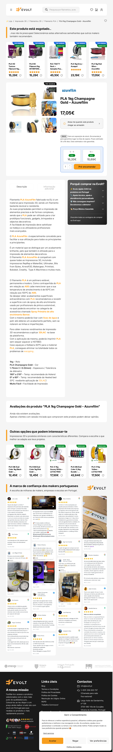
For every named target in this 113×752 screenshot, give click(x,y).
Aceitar (52, 741)
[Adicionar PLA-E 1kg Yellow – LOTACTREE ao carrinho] (103, 459)
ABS (27, 286)
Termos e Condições (50, 689)
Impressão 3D (21, 21)
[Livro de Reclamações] (30, 726)
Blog (43, 686)
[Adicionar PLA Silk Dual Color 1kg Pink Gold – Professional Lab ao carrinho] (41, 459)
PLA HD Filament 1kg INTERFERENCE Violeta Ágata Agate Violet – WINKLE (36, 70)
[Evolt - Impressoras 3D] (24, 10)
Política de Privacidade (50, 692)
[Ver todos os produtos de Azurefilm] (69, 90)
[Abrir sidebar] (11, 9)
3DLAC (42, 332)
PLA (24, 280)
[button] (24, 100)
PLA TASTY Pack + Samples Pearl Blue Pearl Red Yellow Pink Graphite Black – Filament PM (56, 71)
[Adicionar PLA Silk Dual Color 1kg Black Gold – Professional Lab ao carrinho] (20, 459)
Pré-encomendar (87, 166)
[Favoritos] (91, 9)
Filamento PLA (50, 21)
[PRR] (20, 737)
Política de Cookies (74, 747)
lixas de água (50, 317)
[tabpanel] (35, 294)
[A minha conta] (101, 9)
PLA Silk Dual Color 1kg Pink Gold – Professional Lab (35, 472)
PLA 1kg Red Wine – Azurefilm (97, 66)
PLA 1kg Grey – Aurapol (77, 65)
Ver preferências (98, 741)
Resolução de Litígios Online (53, 698)
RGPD (43, 702)
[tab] (22, 187)
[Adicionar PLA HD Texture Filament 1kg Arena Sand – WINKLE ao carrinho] (20, 56)
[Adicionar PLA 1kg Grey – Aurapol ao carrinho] (82, 56)
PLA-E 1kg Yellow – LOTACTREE (97, 469)
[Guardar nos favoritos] (105, 20)
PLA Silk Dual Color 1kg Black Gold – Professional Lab (15, 472)
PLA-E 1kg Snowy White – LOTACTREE (56, 469)
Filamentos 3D (35, 21)
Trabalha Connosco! (49, 705)
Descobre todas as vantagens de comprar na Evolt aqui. (86, 218)
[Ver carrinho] (96, 9)
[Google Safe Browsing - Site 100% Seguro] (13, 726)
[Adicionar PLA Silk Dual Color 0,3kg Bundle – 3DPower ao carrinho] (82, 459)
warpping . (29, 351)
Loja (10, 21)
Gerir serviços (48, 733)
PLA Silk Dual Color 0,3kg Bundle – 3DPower (76, 470)
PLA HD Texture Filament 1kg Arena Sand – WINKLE (14, 69)
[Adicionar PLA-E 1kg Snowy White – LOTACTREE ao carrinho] (62, 459)
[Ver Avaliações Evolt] (56, 576)
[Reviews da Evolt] (21, 720)
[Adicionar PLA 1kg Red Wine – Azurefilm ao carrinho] (103, 56)
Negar (75, 741)
